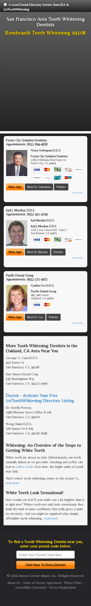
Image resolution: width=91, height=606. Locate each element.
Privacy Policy (73, 583)
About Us (13, 583)
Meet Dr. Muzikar (37, 252)
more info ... (78, 192)
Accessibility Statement (30, 587)
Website (61, 187)
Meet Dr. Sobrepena (39, 187)
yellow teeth (24, 467)
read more (12, 483)
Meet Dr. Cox (35, 317)
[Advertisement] (45, 85)
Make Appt (15, 187)
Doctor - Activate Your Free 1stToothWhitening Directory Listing (40, 398)
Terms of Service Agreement (42, 583)
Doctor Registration (62, 587)
